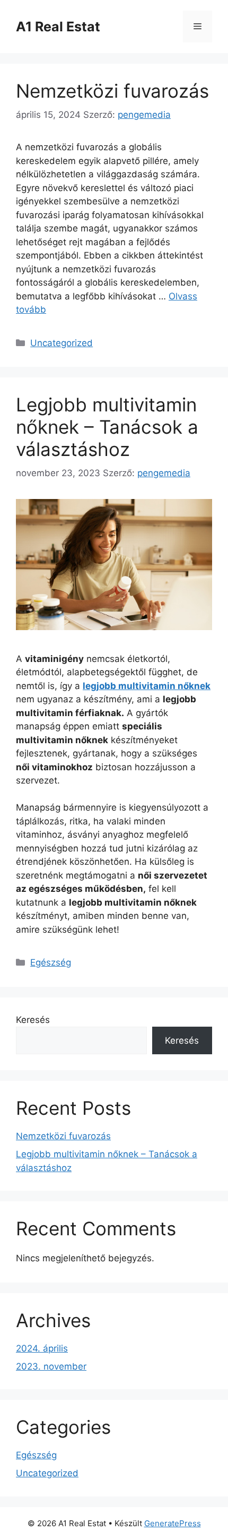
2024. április (42, 1348)
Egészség (50, 962)
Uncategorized (61, 343)
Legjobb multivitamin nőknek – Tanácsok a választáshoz (107, 426)
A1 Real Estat (58, 27)
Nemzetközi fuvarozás (112, 91)
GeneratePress (172, 1523)
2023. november (51, 1366)
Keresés (33, 1019)
